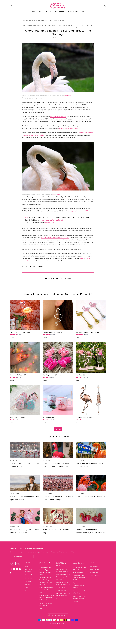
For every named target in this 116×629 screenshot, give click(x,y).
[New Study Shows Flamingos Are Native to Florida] (91, 450)
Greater (90, 25)
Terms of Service (95, 576)
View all (58, 429)
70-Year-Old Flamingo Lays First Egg (46, 604)
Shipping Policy (94, 569)
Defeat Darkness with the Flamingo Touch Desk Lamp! (79, 578)
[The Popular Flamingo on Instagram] (11, 569)
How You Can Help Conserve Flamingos (62, 570)
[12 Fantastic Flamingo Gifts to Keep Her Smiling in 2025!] (25, 516)
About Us (27, 566)
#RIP (26, 217)
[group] (16, 335)
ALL (83, 11)
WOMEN (48, 11)
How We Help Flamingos (29, 570)
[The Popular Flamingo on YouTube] (17, 569)
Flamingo (82, 25)
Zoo (69, 27)
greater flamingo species (58, 116)
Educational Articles (30, 20)
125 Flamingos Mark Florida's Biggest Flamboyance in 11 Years (45, 571)
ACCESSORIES (60, 11)
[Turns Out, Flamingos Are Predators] (91, 483)
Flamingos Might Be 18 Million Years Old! (63, 594)
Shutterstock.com (67, 95)
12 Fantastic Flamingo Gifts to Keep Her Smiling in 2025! (79, 570)
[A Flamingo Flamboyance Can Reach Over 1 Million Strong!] (58, 483)
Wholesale (28, 581)
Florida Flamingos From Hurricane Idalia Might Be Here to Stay (46, 597)
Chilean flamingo (48, 25)
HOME (33, 11)
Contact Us (28, 591)
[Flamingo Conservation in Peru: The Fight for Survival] (25, 483)
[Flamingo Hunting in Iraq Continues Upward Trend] (25, 450)
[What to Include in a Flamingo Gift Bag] (58, 516)
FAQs (26, 588)
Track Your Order (30, 578)
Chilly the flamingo (69, 25)
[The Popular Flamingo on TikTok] (11, 572)
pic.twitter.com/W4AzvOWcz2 (52, 220)
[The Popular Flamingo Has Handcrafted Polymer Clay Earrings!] (91, 516)
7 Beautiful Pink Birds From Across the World (63, 583)
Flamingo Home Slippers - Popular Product (78, 585)
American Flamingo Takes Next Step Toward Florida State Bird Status (45, 581)
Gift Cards (28, 584)
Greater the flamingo (58, 27)
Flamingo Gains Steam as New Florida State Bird (46, 590)
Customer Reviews (30, 575)
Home (23, 20)
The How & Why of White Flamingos (62, 589)
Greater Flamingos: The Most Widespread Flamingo (63, 577)
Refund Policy (94, 566)
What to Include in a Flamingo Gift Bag (79, 597)
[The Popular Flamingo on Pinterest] (20, 569)
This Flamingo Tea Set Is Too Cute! (79, 592)
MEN (40, 11)
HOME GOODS (73, 11)
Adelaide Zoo (27, 25)
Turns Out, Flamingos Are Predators (90, 496)
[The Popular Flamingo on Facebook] (14, 569)
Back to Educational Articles (59, 278)
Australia (37, 25)
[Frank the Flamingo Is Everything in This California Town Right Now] (58, 450)
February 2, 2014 (49, 223)
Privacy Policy (94, 572)
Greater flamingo (42, 27)
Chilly (59, 25)
